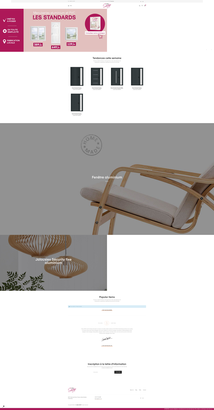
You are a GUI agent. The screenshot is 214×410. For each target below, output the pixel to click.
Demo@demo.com (98, 398)
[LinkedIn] (145, 1)
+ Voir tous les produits (107, 310)
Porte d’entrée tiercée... (77, 88)
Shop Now (112, 1)
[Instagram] (143, 2)
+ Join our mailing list (107, 345)
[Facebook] (141, 2)
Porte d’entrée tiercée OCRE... (117, 88)
